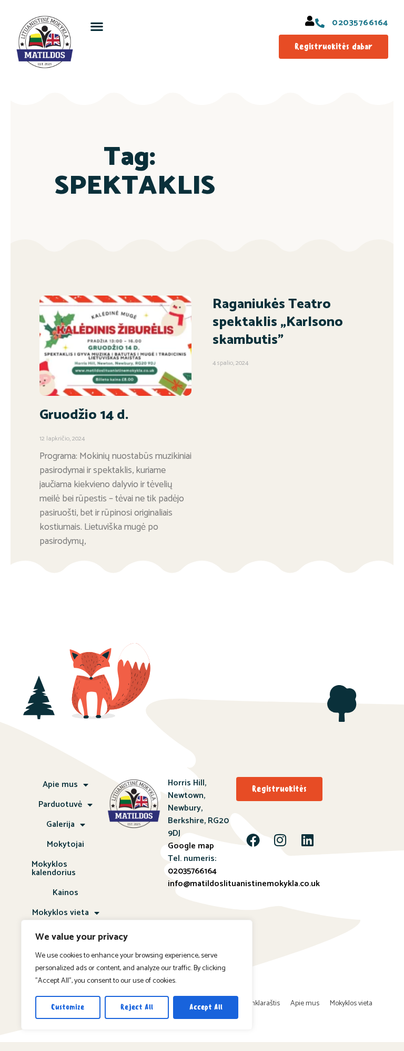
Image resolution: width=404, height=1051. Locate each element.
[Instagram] (280, 840)
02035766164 (192, 871)
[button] (97, 26)
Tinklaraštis (263, 1003)
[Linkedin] (307, 840)
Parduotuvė (60, 804)
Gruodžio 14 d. (83, 415)
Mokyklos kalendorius (54, 868)
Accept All (206, 1007)
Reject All (136, 1007)
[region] (136, 975)
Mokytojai (65, 844)
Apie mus (60, 784)
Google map (191, 846)
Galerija (60, 824)
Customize (67, 1007)
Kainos (65, 893)
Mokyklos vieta (60, 913)
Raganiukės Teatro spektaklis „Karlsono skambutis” (278, 322)
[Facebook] (253, 840)
